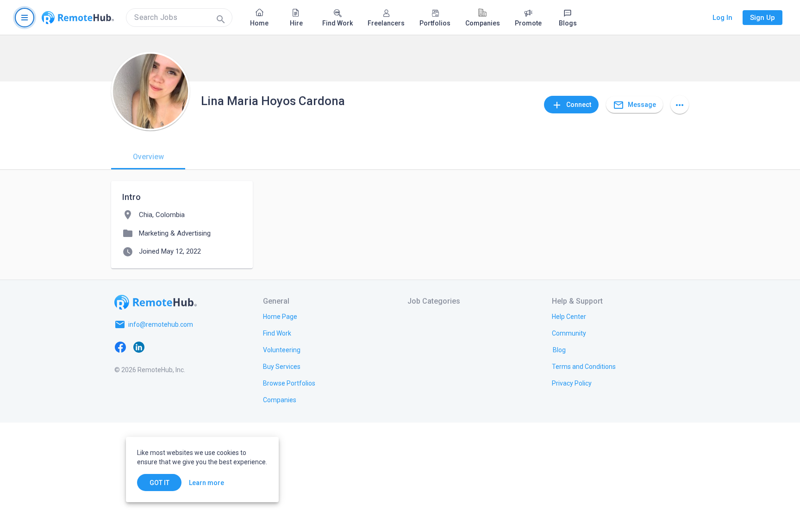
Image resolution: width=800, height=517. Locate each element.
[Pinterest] (194, 346)
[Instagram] (176, 346)
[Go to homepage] (78, 17)
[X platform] (157, 346)
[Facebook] (120, 346)
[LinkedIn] (139, 346)
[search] (179, 17)
